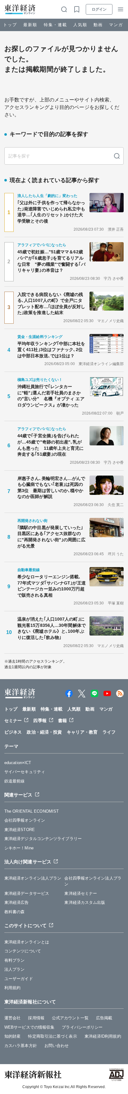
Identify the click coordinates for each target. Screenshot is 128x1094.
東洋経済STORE (19, 829)
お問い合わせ (56, 1045)
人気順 (80, 24)
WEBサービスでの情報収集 (29, 1027)
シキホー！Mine (19, 848)
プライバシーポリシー (82, 1027)
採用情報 (36, 1018)
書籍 (62, 720)
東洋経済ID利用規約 (103, 1036)
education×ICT (17, 762)
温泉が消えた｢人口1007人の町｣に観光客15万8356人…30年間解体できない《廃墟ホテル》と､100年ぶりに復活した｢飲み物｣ (51, 628)
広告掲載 (104, 1018)
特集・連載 (55, 24)
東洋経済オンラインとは (26, 942)
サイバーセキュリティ (24, 771)
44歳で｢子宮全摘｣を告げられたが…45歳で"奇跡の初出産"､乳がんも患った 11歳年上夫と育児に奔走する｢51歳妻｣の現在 (50, 445)
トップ (10, 24)
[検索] (117, 156)
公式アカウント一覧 (70, 1018)
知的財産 (12, 1036)
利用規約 (12, 987)
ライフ (109, 732)
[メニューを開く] (120, 9)
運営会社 (12, 1018)
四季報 (39, 720)
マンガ (116, 24)
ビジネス (13, 732)
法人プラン (14, 969)
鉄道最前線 (14, 781)
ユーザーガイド (18, 978)
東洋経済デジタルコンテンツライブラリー (43, 838)
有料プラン (14, 960)
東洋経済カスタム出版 (84, 902)
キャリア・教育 (82, 732)
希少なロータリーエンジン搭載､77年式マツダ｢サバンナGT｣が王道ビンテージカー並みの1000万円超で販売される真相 (51, 586)
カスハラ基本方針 (20, 1045)
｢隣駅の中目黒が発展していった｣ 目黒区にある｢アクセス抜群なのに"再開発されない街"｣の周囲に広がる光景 (51, 536)
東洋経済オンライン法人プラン (32, 878)
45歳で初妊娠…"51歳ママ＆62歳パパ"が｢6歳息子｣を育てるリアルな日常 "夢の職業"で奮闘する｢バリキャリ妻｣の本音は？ (51, 261)
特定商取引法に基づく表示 (52, 1036)
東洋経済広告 (16, 902)
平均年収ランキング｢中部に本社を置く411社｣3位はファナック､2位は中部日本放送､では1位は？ (51, 349)
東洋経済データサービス (26, 893)
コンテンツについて (22, 951)
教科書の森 (14, 911)
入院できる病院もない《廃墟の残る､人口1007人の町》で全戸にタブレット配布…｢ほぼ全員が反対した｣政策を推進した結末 (51, 303)
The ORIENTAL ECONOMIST (31, 811)
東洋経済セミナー (80, 893)
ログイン (99, 9)
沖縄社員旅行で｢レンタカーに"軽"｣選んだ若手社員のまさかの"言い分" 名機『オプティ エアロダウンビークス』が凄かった (51, 395)
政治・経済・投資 (44, 732)
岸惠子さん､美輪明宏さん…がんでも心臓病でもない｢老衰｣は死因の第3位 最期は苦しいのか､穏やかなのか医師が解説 (51, 487)
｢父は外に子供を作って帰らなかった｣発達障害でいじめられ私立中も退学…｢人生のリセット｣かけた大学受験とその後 (51, 211)
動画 (98, 24)
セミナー (13, 720)
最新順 (30, 24)
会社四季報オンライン (24, 820)
